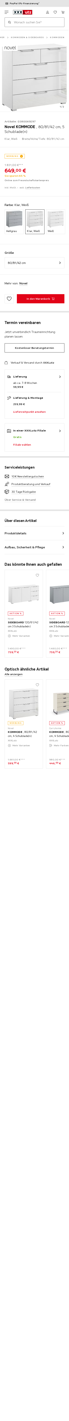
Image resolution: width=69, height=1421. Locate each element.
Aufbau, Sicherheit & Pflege (25, 547)
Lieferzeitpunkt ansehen (29, 411)
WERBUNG (12, 156)
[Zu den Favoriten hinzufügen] (9, 298)
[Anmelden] (47, 12)
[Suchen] (9, 22)
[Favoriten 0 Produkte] (55, 12)
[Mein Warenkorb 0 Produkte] (63, 12)
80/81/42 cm (17, 263)
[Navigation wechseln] (6, 12)
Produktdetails (15, 533)
